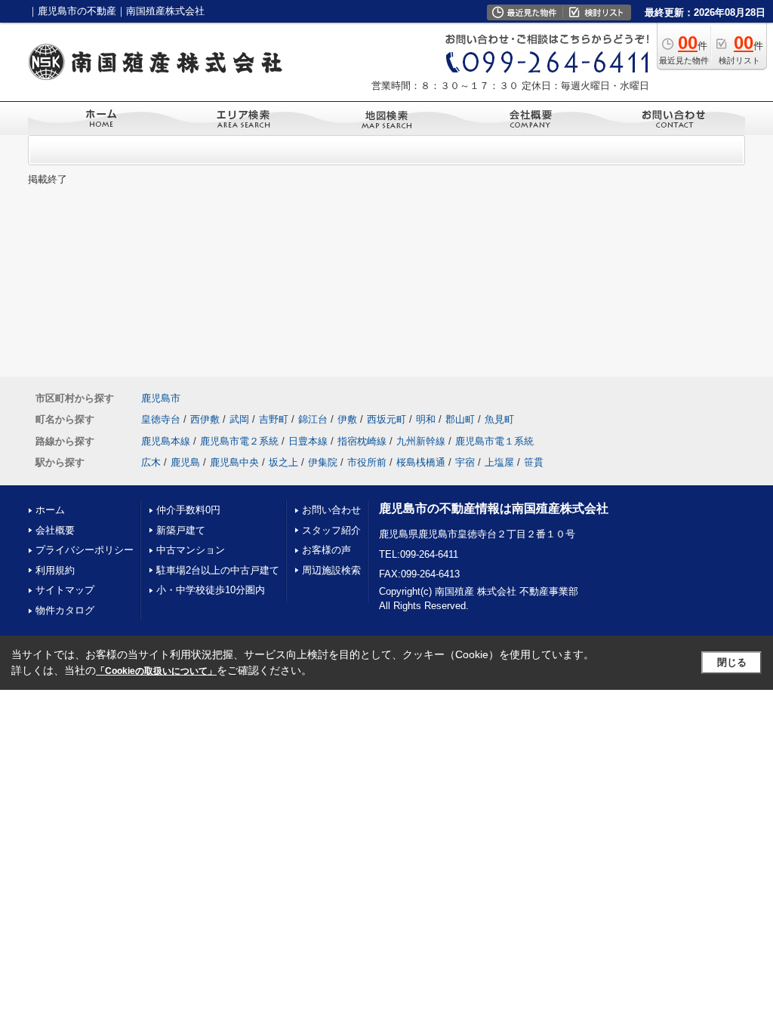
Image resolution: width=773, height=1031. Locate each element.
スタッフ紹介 (331, 530)
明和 (426, 419)
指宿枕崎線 (361, 441)
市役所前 (366, 462)
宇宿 (465, 462)
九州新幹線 (420, 441)
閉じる (732, 662)
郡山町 (460, 419)
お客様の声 (326, 550)
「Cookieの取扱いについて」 (156, 671)
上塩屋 (499, 462)
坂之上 (283, 462)
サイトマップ (64, 590)
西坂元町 (386, 419)
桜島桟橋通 (420, 462)
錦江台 (313, 419)
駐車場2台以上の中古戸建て (217, 570)
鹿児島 (185, 462)
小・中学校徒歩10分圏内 (210, 590)
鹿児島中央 (234, 462)
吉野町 (273, 419)
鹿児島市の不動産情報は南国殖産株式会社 (493, 508)
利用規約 (55, 570)
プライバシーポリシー (84, 550)
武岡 (239, 419)
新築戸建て (180, 530)
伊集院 (322, 462)
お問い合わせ (331, 510)
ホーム (50, 510)
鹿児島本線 (165, 441)
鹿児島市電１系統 (494, 441)
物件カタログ (64, 610)
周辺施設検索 (331, 570)
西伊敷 (205, 419)
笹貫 (534, 462)
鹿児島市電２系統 (239, 441)
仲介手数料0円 (188, 510)
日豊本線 (308, 441)
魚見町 (499, 419)
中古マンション (190, 550)
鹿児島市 (160, 398)
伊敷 (347, 419)
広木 (151, 462)
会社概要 (55, 530)
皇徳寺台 (160, 419)
